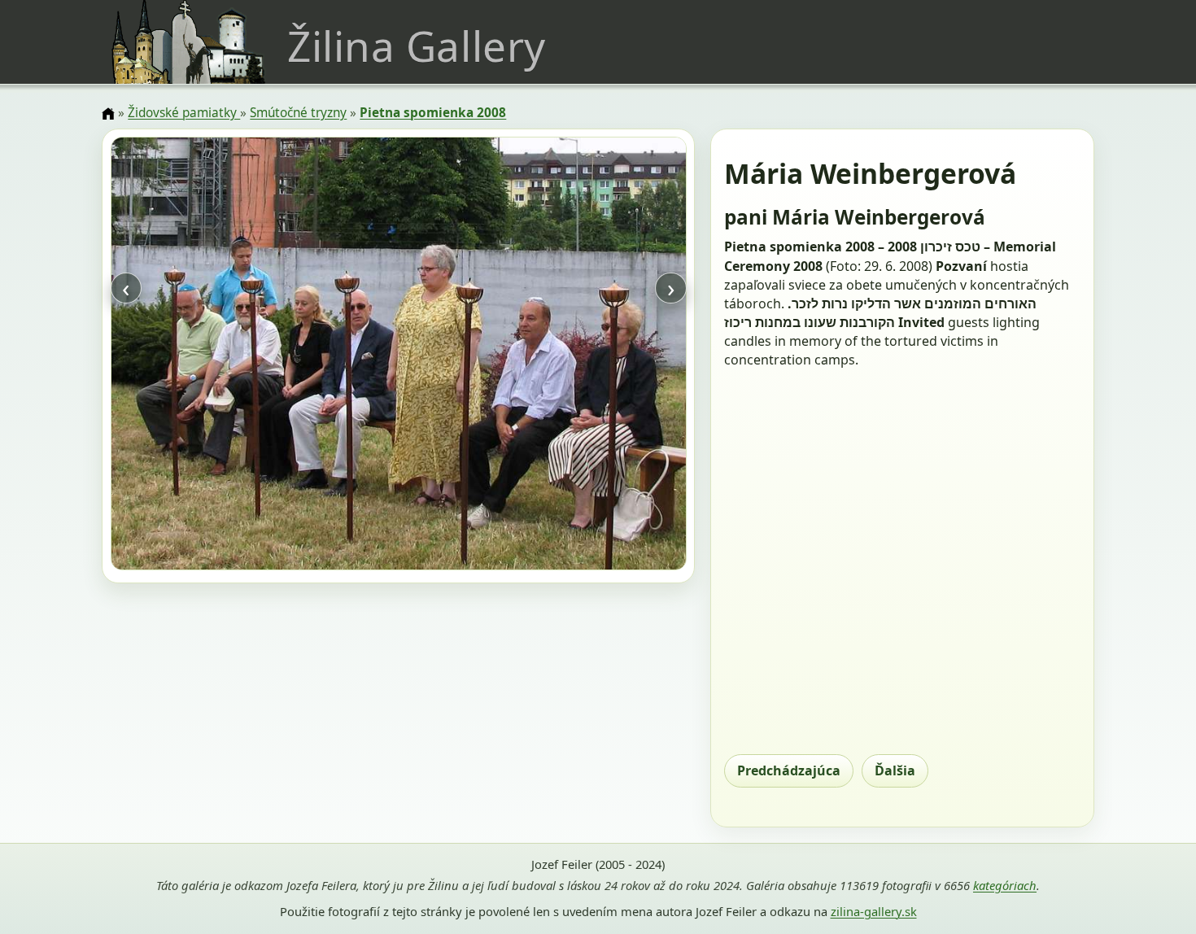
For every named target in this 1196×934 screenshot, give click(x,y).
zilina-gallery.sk (874, 911)
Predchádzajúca (788, 770)
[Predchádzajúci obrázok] (197, 355)
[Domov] (108, 113)
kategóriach (1005, 885)
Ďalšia (895, 770)
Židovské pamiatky (184, 112)
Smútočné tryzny (298, 112)
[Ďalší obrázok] (599, 355)
